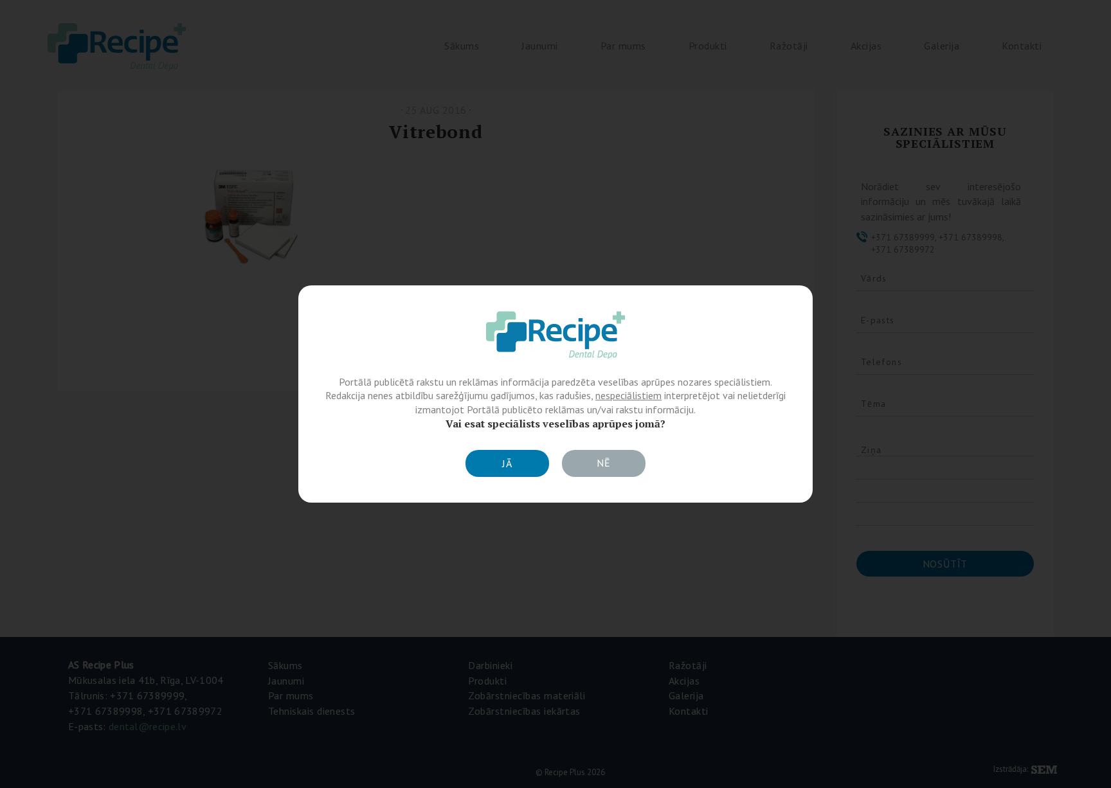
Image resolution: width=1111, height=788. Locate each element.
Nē (604, 462)
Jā (507, 463)
